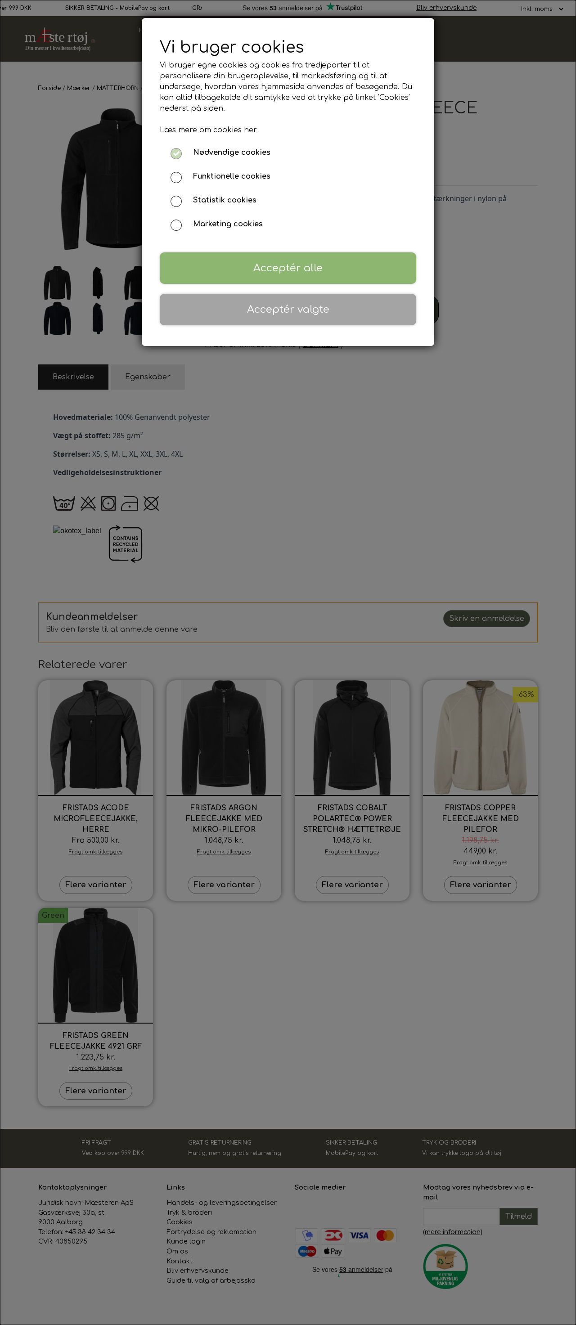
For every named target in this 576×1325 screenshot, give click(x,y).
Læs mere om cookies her (208, 130)
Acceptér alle (288, 268)
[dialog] (288, 662)
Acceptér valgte (288, 309)
